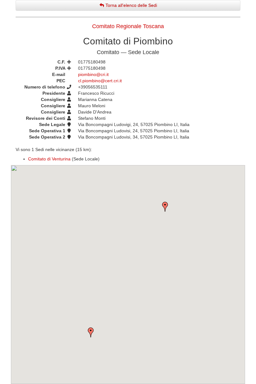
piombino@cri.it (93, 74)
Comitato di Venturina (49, 158)
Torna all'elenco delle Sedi (130, 5)
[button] (90, 332)
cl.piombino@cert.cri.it (100, 80)
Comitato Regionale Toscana (128, 26)
